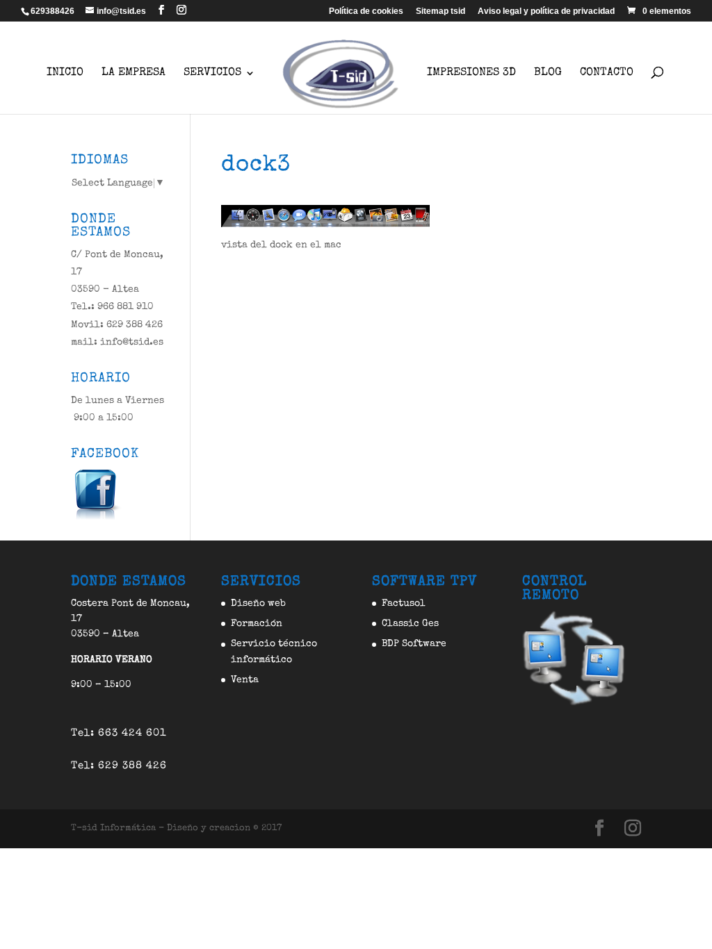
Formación (256, 624)
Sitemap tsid (440, 11)
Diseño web (258, 604)
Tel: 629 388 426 (119, 766)
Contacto (606, 73)
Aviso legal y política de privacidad (546, 11)
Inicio (65, 73)
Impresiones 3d (471, 73)
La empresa (133, 73)
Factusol (404, 604)
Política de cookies (366, 11)
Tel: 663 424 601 (119, 733)
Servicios (212, 73)
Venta (245, 680)
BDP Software (414, 644)
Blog (548, 73)
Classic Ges (410, 624)
